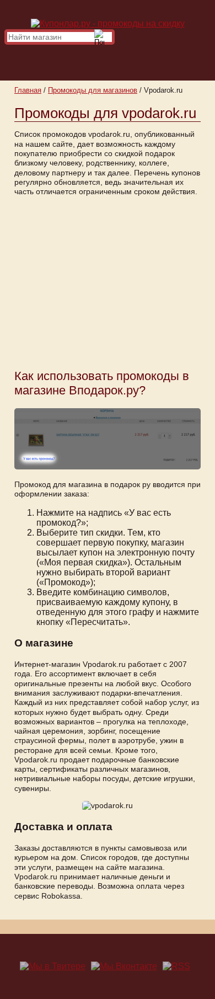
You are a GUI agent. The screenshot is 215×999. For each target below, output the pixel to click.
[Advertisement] (107, 282)
